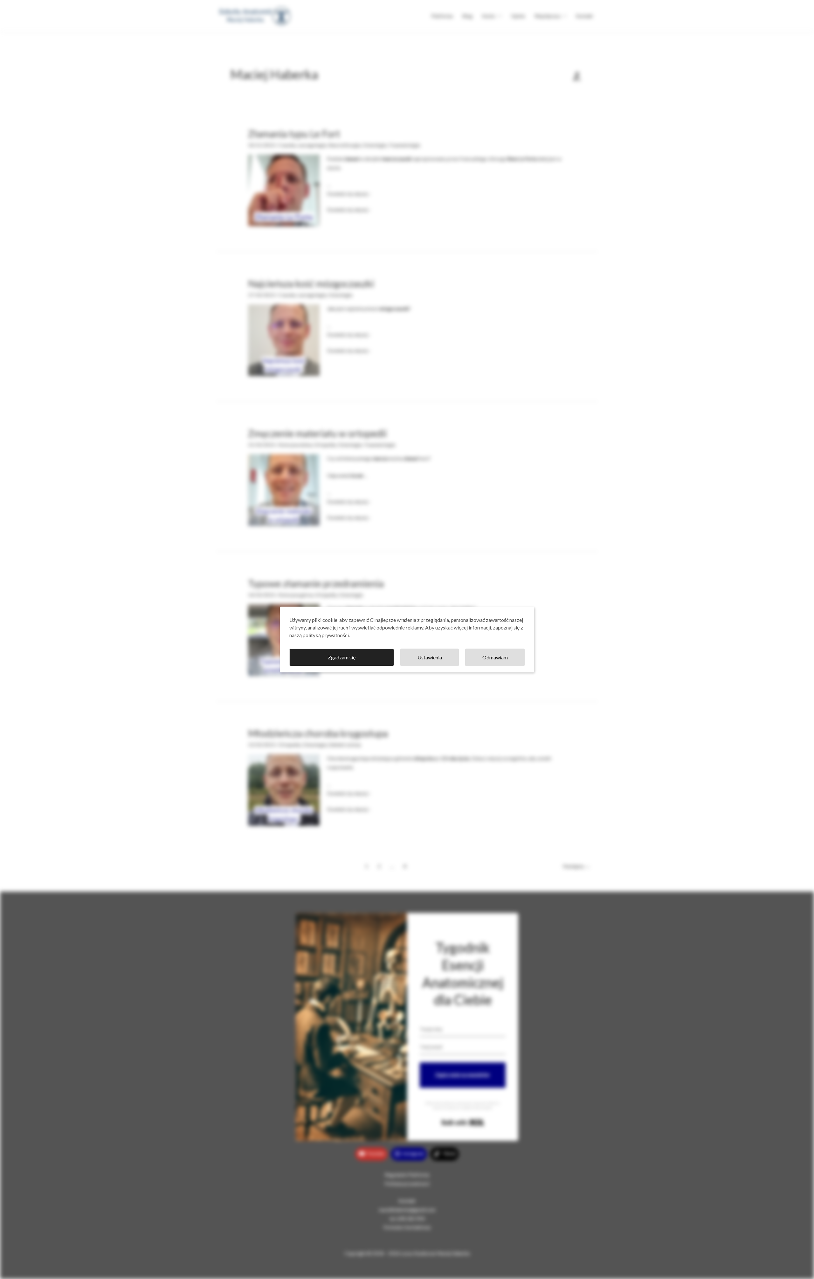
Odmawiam (495, 657)
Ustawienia (429, 657)
